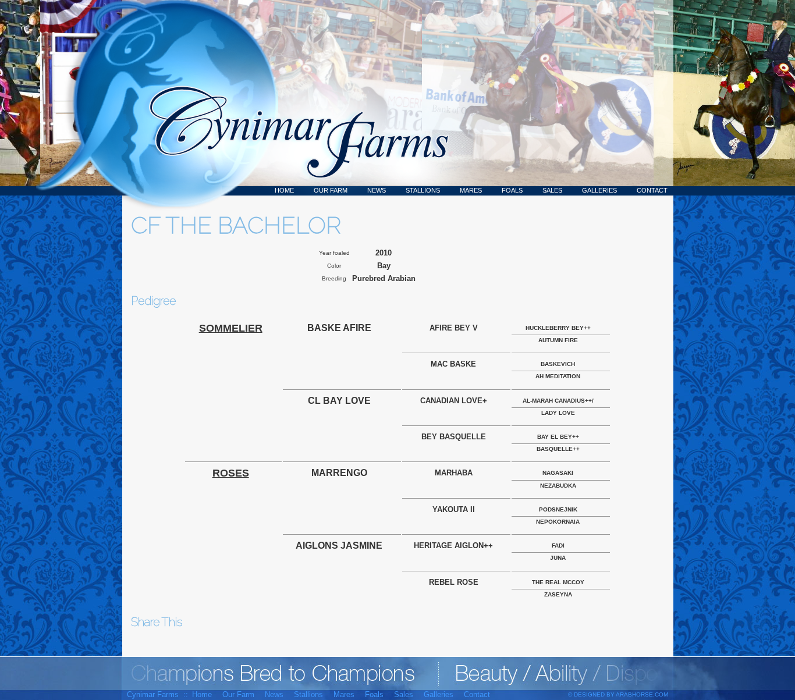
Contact (652, 190)
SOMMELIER (230, 328)
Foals (512, 190)
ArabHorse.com (642, 694)
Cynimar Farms (292, 98)
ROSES (230, 473)
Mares (471, 190)
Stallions (423, 190)
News (376, 190)
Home (284, 190)
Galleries (599, 190)
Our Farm (330, 190)
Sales (552, 190)
